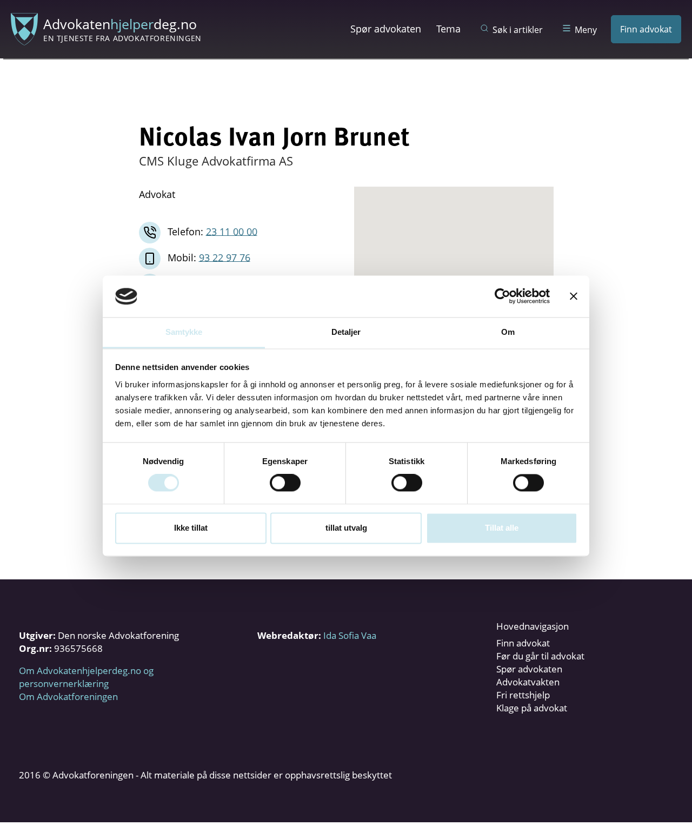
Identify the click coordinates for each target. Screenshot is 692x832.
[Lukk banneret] (573, 296)
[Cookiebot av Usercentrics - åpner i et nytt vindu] (502, 296)
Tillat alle (501, 527)
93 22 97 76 (224, 256)
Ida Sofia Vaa (349, 635)
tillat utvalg (346, 527)
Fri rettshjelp (523, 695)
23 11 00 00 (231, 230)
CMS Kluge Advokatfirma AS (216, 161)
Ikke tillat (191, 527)
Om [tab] (508, 331)
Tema (448, 28)
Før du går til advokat (540, 656)
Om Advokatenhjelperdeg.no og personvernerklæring (86, 677)
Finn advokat (646, 29)
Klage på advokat (531, 708)
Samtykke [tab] (184, 331)
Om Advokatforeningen (68, 696)
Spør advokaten (385, 28)
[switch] (285, 483)
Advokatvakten (528, 682)
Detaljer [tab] (346, 331)
